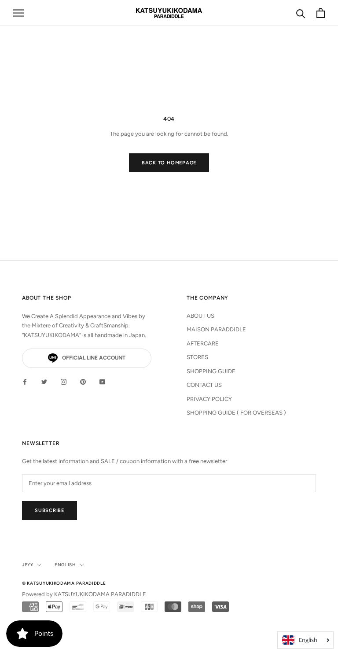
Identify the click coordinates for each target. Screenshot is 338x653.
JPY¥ (27, 565)
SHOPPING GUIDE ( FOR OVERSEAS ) (236, 412)
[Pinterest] (83, 381)
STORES (197, 357)
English (65, 565)
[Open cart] (320, 13)
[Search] (300, 13)
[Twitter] (44, 381)
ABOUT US (200, 315)
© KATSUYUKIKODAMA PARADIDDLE (64, 583)
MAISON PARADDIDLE (216, 329)
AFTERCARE (203, 343)
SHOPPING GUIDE (211, 371)
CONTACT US (204, 385)
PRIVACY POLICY (209, 399)
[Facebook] (25, 381)
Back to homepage (169, 163)
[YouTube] (102, 381)
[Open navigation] (18, 13)
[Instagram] (63, 381)
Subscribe (49, 510)
